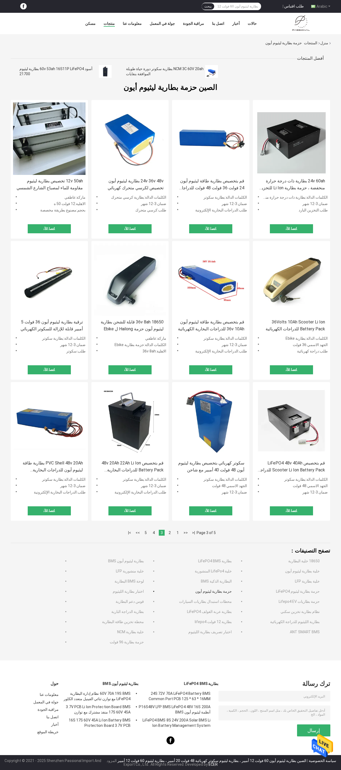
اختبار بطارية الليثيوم (128, 591)
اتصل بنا (218, 23)
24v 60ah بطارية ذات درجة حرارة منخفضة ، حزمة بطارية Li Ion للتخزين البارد (292, 184)
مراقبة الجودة (193, 23)
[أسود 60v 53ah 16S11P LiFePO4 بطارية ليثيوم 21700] (105, 71)
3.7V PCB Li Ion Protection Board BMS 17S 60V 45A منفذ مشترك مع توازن (98, 709)
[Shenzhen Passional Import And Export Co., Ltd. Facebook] (23, 6)
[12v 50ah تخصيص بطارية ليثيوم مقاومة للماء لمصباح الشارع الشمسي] (49, 138)
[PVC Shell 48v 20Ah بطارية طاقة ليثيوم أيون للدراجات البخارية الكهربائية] (49, 420)
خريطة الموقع (48, 732)
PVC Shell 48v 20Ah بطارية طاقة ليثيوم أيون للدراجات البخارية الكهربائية (53, 467)
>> (138, 533)
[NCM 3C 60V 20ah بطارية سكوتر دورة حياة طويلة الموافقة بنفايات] (211, 71)
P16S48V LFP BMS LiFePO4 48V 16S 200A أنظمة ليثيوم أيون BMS (174, 709)
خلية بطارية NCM (130, 632)
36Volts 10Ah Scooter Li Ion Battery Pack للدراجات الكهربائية (295, 325)
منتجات (109, 23)
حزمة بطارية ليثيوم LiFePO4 (298, 591)
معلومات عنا (132, 23)
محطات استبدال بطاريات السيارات (205, 601)
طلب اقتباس (294, 6)
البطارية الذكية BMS (216, 581)
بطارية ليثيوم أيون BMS (126, 561)
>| (129, 533)
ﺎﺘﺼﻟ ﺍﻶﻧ (49, 229)
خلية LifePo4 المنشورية (213, 571)
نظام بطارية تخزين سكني (300, 611)
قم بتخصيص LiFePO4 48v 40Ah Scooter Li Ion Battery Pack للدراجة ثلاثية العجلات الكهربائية (291, 467)
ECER (213, 764)
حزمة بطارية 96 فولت (127, 642)
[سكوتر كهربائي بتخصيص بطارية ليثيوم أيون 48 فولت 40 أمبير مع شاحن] (210, 420)
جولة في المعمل (162, 23)
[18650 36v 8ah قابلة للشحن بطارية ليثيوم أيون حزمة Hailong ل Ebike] (130, 279)
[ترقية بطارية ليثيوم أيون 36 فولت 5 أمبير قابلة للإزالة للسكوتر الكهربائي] (49, 279)
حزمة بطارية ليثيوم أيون (213, 591)
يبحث (208, 6)
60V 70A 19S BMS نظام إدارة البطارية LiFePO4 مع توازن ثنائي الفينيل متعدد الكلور (97, 696)
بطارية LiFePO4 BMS (215, 561)
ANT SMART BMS (305, 632)
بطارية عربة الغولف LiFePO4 (209, 611)
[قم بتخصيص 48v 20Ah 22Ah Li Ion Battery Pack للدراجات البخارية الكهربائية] (130, 420)
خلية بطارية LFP (307, 581)
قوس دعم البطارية (130, 601)
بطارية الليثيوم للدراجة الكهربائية (295, 622)
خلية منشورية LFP (130, 571)
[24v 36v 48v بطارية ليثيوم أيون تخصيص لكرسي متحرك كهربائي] (130, 138)
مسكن (90, 23)
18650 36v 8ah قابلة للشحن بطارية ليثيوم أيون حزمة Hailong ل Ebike (132, 325)
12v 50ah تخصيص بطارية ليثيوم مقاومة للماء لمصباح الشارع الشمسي (50, 184)
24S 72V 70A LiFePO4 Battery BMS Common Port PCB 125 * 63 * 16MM (179, 696)
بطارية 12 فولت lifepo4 (213, 622)
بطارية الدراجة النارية (127, 611)
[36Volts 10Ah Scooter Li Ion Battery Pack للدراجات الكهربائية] (291, 279)
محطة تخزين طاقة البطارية (123, 622)
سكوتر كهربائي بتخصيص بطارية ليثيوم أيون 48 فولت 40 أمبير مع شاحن (211, 466)
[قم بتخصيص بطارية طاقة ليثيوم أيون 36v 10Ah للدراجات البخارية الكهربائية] (210, 279)
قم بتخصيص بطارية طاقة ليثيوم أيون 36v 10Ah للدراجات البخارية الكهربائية (211, 325)
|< (193, 533)
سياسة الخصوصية (322, 761)
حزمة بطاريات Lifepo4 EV (299, 601)
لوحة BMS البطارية (129, 581)
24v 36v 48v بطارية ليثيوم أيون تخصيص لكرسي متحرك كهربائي (136, 184)
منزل (324, 43)
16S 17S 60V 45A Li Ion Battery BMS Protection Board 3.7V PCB (100, 723)
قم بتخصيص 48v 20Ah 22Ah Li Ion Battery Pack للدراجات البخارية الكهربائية (133, 467)
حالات (252, 23)
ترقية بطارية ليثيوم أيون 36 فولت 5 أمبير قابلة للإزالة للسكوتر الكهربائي (52, 325)
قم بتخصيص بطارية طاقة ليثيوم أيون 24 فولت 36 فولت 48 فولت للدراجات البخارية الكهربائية (211, 184)
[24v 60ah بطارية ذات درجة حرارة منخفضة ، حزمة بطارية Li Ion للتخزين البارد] (291, 138)
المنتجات (310, 43)
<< (186, 533)
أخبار (236, 23)
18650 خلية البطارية (304, 561)
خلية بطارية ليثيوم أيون (302, 571)
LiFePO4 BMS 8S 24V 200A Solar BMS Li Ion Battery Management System (176, 723)
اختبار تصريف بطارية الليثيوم (210, 632)
